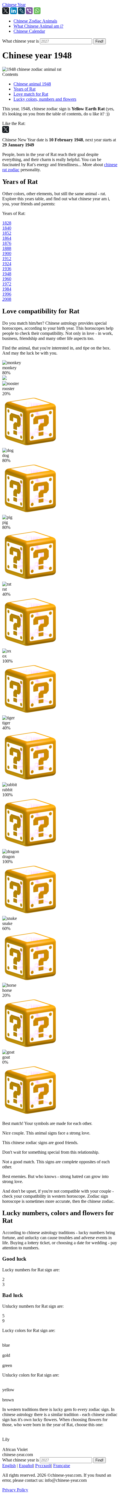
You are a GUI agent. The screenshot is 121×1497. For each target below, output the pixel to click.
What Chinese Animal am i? (38, 26)
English (9, 1465)
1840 (6, 228)
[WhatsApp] (37, 10)
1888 (6, 248)
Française (61, 1465)
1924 (6, 263)
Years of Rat (24, 89)
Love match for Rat (31, 94)
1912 (6, 258)
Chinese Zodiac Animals (35, 21)
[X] (5, 10)
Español (26, 1465)
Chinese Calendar (29, 31)
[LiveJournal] (21, 10)
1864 (6, 238)
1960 (6, 278)
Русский (43, 1465)
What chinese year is (20, 41)
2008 (6, 299)
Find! (99, 41)
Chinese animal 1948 (32, 84)
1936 (6, 268)
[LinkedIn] (13, 10)
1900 (6, 253)
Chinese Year (14, 4)
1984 (6, 289)
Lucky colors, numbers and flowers (45, 99)
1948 (6, 273)
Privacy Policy (15, 1489)
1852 (6, 233)
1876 (6, 243)
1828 (6, 223)
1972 (6, 284)
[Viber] (29, 10)
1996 (6, 294)
